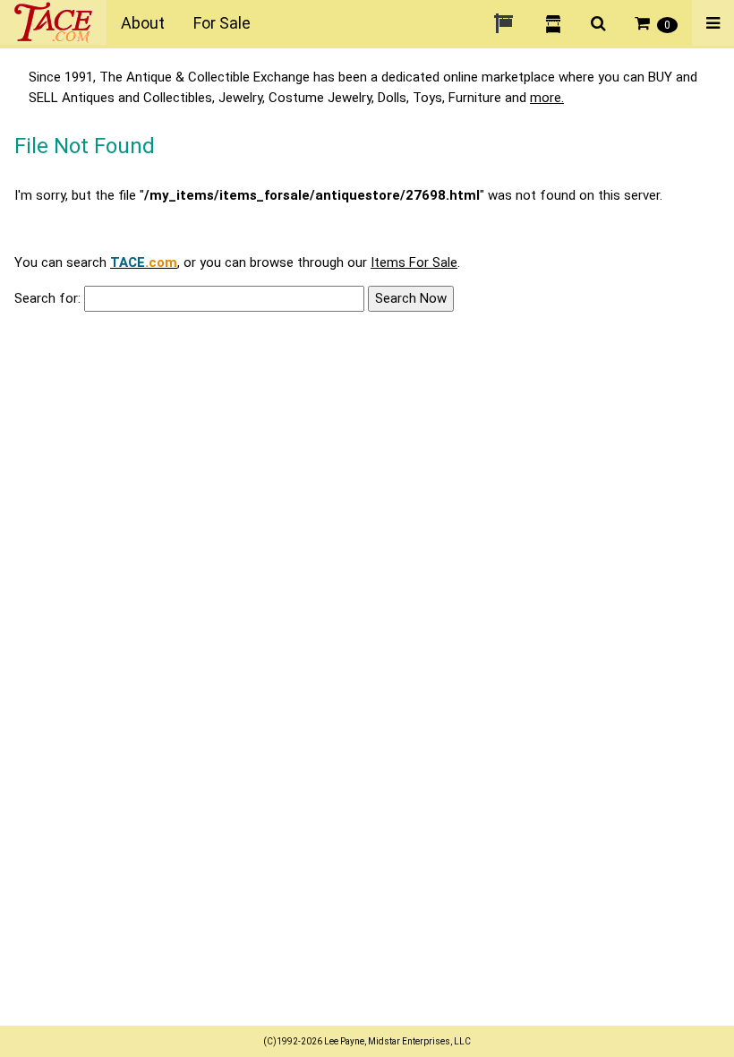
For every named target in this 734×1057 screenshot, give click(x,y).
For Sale (222, 22)
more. (547, 98)
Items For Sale (414, 262)
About (143, 22)
